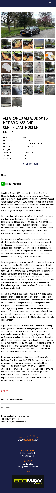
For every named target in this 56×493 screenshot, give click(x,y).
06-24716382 (14, 418)
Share (3, 174)
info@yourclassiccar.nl (17, 421)
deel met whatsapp (13, 183)
